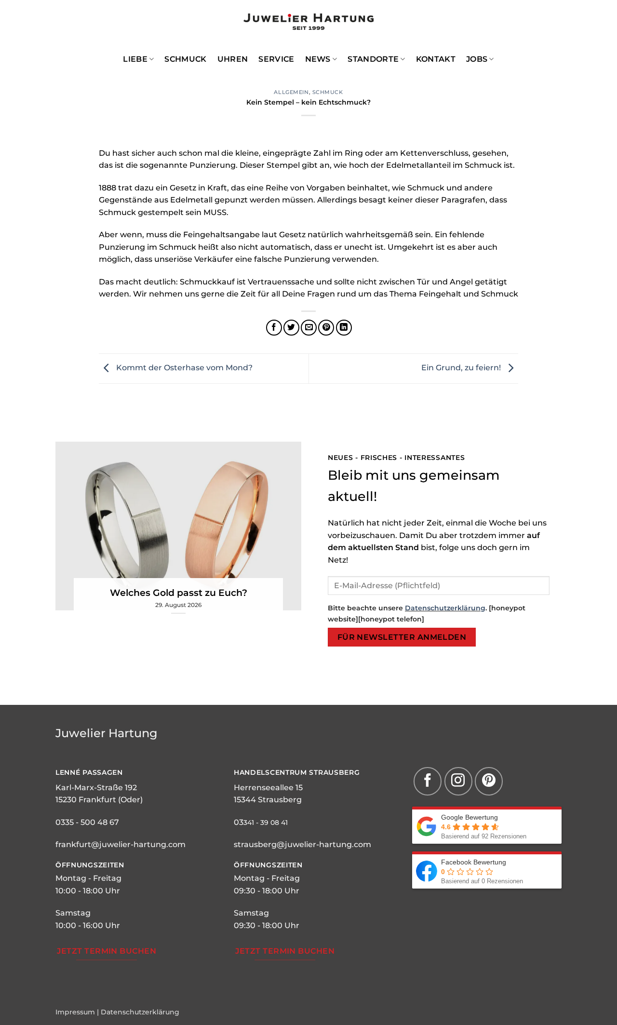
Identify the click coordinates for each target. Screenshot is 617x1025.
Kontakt (436, 59)
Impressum (75, 1012)
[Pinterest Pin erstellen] (326, 328)
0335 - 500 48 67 (87, 822)
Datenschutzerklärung (445, 608)
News (318, 59)
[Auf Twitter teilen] (291, 328)
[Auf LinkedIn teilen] (344, 328)
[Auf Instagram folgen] (458, 781)
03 (238, 822)
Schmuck (185, 59)
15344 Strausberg (268, 799)
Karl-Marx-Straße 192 (96, 787)
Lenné (67, 772)
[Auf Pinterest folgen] (489, 781)
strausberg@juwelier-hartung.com (302, 844)
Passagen (101, 772)
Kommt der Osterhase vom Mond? (183, 367)
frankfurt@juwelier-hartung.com (120, 844)
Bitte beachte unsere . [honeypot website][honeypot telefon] (426, 613)
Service (276, 59)
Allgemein (291, 92)
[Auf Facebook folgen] (428, 781)
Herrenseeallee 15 (268, 787)
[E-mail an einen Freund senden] (309, 328)
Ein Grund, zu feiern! (462, 367)
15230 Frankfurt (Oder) (99, 799)
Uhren (232, 59)
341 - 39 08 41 (265, 822)
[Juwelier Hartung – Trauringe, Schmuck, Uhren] (308, 22)
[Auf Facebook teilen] (274, 328)
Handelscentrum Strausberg (297, 772)
